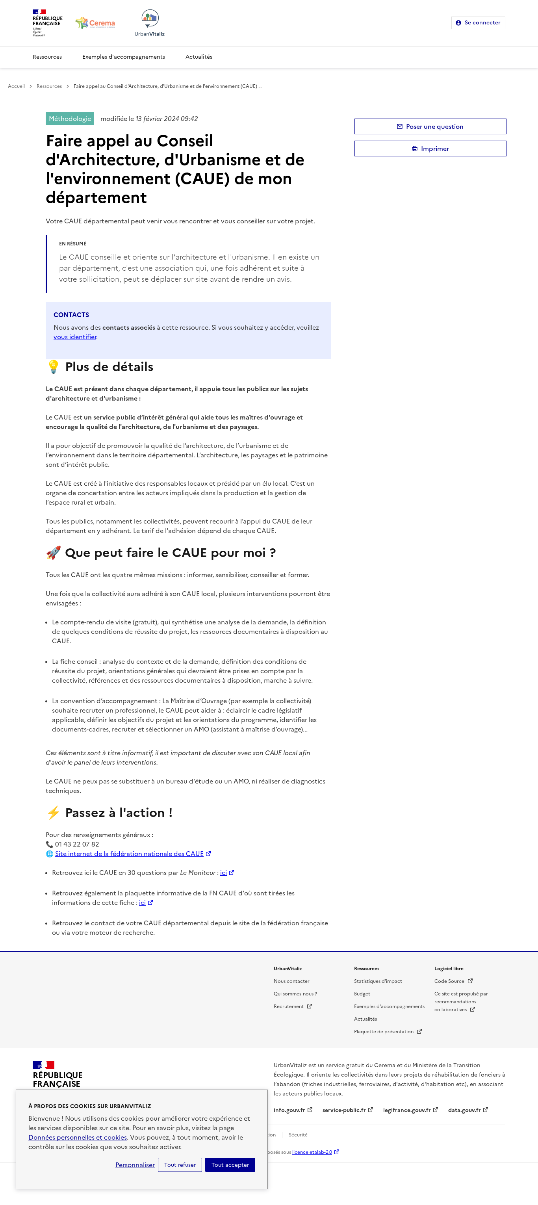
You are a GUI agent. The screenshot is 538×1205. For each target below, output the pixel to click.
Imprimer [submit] (435, 148)
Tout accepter (230, 1165)
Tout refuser (180, 1165)
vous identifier (75, 337)
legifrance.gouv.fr (407, 1110)
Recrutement (293, 1006)
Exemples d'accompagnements (123, 57)
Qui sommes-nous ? (295, 993)
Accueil (16, 86)
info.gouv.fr (289, 1110)
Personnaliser (135, 1165)
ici (223, 872)
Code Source (453, 981)
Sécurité (298, 1134)
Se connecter (483, 23)
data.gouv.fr (464, 1110)
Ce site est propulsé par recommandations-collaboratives (461, 1001)
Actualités (199, 57)
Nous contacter (292, 981)
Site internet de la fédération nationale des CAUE (129, 853)
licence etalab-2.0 (312, 1152)
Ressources (47, 57)
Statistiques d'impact (378, 981)
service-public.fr (344, 1110)
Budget (362, 993)
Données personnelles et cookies (77, 1137)
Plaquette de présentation (388, 1031)
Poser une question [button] (435, 126)
